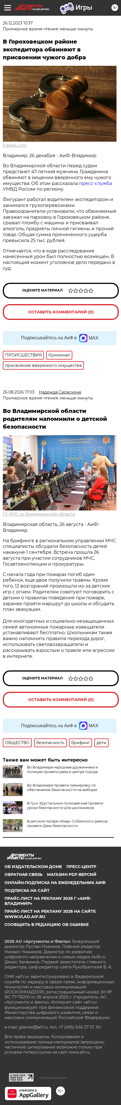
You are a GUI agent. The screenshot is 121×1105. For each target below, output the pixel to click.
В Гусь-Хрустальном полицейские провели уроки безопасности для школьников (65, 805)
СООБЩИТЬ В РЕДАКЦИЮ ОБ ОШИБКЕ (47, 924)
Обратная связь (23, 874)
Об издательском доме (33, 866)
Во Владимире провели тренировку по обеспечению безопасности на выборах (62, 787)
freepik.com (14, 145)
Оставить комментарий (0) (61, 312)
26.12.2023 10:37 (18, 23)
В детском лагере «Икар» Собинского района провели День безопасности (67, 823)
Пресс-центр (81, 866)
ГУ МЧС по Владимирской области (39, 514)
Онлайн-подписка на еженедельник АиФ (55, 882)
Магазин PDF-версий (72, 874)
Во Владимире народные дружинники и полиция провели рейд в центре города (62, 769)
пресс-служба (95, 183)
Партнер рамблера (53, 1077)
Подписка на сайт (27, 890)
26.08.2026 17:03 (18, 392)
